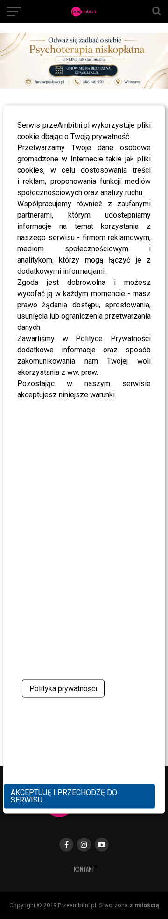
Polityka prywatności (63, 688)
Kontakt (84, 869)
